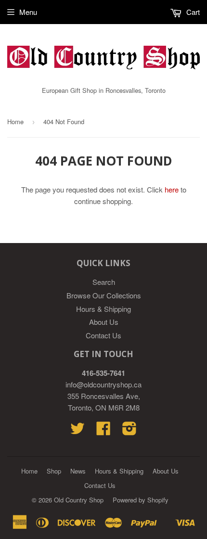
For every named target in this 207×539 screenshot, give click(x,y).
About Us (103, 322)
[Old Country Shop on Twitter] (77, 431)
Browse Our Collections (103, 295)
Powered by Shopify (140, 499)
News (78, 470)
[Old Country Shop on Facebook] (103, 431)
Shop (54, 470)
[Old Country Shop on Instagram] (129, 431)
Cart (192, 12)
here (172, 189)
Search (103, 282)
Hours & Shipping (103, 309)
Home (15, 121)
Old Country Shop (79, 499)
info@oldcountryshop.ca (103, 384)
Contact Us (103, 335)
